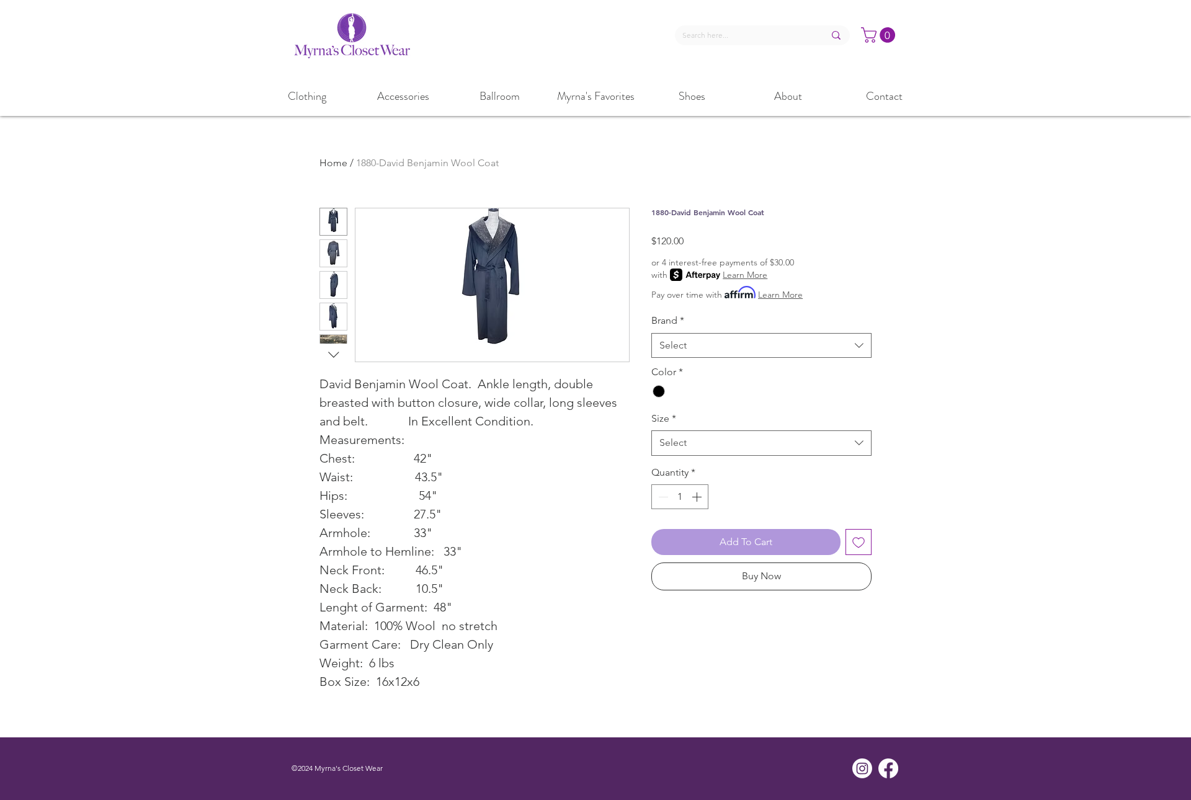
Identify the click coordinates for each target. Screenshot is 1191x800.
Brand (667, 320)
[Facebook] (888, 768)
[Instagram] (862, 768)
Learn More (745, 274)
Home (333, 163)
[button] (880, 35)
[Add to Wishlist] (858, 542)
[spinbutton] (680, 497)
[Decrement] (662, 497)
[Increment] (698, 497)
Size (663, 418)
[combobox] (761, 345)
